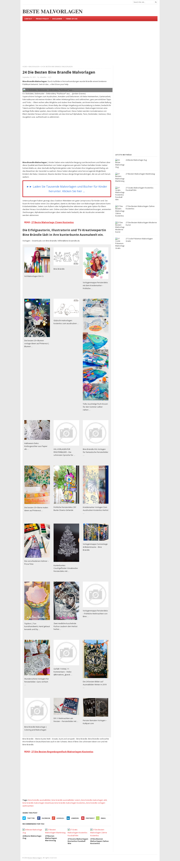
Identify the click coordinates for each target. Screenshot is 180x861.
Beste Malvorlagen (35, 858)
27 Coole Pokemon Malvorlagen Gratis (139, 239)
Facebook (46, 818)
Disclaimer (57, 19)
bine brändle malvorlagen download (38, 803)
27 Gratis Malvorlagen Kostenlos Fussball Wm (139, 188)
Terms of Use (71, 19)
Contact (28, 19)
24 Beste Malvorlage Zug (136, 160)
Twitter (31, 818)
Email (103, 818)
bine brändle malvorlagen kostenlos (69, 803)
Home (24, 67)
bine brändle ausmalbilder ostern (66, 800)
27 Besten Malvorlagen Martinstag (140, 174)
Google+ (60, 818)
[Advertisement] (90, 41)
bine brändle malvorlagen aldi (94, 800)
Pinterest (90, 818)
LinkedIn (75, 818)
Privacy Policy (42, 19)
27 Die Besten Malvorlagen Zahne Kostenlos (140, 207)
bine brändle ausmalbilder (39, 800)
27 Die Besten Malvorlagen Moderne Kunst (141, 223)
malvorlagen (34, 67)
